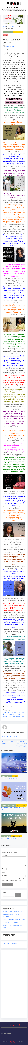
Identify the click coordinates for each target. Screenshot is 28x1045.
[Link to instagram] (10, 1025)
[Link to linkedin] (16, 1025)
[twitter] (7, 50)
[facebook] (4, 50)
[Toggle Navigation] (14, 13)
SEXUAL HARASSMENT (13, 716)
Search (4, 892)
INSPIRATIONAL (6, 836)
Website (4, 875)
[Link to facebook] (7, 1025)
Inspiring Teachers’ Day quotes (11, 922)
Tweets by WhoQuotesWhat (10, 943)
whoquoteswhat (9, 46)
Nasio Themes (14, 1041)
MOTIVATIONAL (18, 32)
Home (4, 26)
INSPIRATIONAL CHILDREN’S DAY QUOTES (12, 838)
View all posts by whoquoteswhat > (11, 736)
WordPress (14, 1043)
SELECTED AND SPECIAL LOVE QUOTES (12, 778)
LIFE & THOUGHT (12, 26)
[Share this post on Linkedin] (11, 50)
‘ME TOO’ (6, 713)
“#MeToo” (12, 713)
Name (4, 869)
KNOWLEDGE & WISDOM (8, 805)
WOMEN (5, 35)
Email (4, 872)
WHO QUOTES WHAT (14, 7)
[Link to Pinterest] (20, 1025)
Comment (5, 855)
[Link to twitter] (13, 1025)
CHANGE (17, 713)
